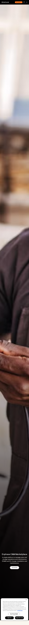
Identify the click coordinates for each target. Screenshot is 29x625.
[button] (27, 2)
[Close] (26, 599)
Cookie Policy (20, 610)
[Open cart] (24, 2)
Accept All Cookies (19, 617)
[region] (14, 609)
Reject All (9, 617)
